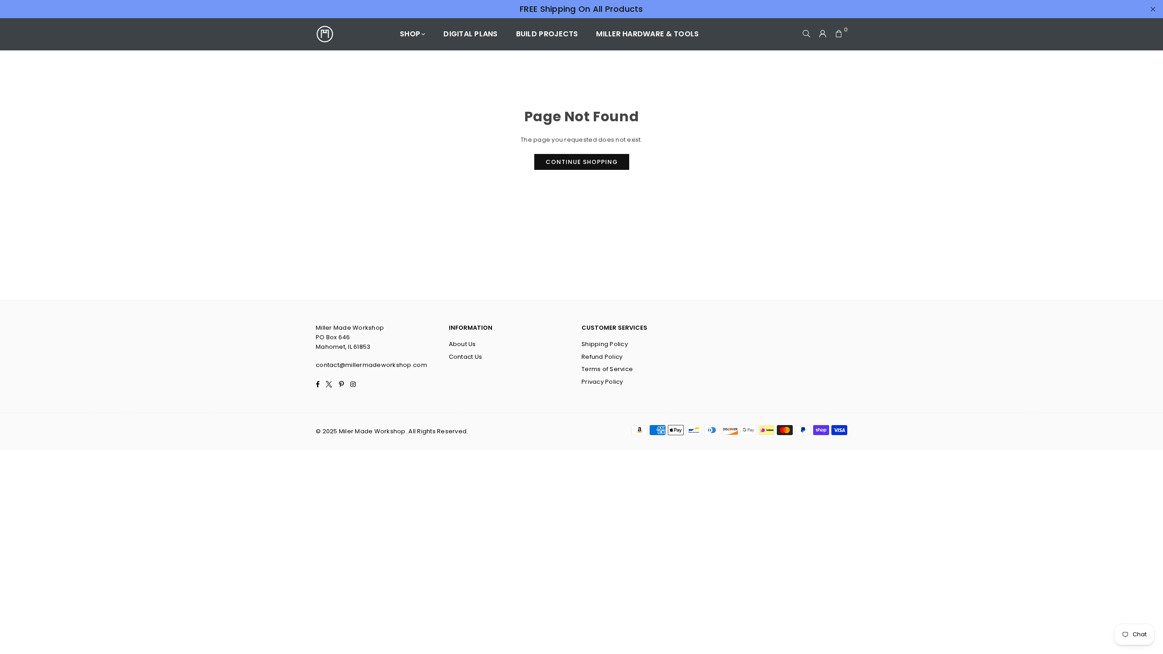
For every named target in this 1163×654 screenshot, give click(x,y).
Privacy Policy (602, 381)
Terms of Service (607, 369)
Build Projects (547, 34)
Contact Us (465, 356)
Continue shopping (582, 162)
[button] (839, 34)
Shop (410, 34)
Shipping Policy (605, 344)
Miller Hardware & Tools (647, 34)
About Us (462, 344)
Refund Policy (602, 356)
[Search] (806, 34)
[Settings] (823, 34)
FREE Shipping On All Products (581, 9)
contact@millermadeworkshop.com (371, 365)
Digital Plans (470, 34)
